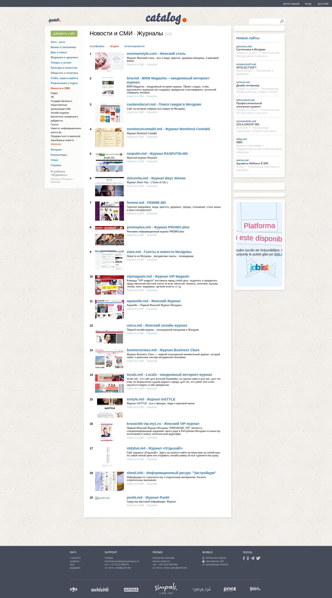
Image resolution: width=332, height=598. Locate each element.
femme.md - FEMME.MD (146, 203)
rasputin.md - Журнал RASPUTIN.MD (157, 154)
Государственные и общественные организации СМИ (61, 105)
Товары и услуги (61, 62)
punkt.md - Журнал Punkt (148, 497)
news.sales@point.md (175, 567)
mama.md (202, 589)
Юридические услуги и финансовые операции (259, 150)
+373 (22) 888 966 (168, 564)
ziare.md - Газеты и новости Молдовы (159, 252)
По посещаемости (134, 46)
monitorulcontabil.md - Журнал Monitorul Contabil (168, 129)
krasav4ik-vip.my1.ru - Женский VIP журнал (163, 424)
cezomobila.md (246, 121)
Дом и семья (59, 52)
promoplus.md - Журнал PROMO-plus (158, 227)
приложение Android (217, 564)
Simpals (166, 587)
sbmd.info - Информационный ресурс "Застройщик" (171, 473)
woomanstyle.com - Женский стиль (156, 54)
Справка (56, 165)
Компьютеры (59, 154)
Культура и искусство (64, 67)
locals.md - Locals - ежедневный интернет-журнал (169, 375)
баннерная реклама (163, 557)
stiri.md (255, 588)
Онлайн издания (60, 112)
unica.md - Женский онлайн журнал (157, 325)
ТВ (52, 97)
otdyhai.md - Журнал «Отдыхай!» (155, 448)
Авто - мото (58, 42)
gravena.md (244, 46)
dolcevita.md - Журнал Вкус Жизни (156, 178)
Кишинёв (152, 64)
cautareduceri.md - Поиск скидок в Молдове (164, 104)
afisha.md (131, 590)
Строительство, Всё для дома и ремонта (258, 54)
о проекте (75, 557)
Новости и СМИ (60, 88)
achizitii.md (100, 589)
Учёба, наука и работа (64, 78)
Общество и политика (64, 73)
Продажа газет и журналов (65, 136)
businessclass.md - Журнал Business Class (163, 350)
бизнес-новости (161, 561)
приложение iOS (215, 561)
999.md (73, 589)
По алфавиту (97, 46)
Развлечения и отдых (64, 83)
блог (72, 564)
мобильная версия (216, 557)
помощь (109, 557)
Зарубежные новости (62, 140)
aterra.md (242, 160)
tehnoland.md (245, 99)
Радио (54, 93)
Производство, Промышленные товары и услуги (257, 90)
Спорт (54, 160)
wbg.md (241, 139)
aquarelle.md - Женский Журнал (153, 301)
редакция (75, 567)
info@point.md (123, 567)
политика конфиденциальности (122, 561)
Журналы (56, 144)
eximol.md (243, 82)
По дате (114, 46)
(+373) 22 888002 (119, 564)
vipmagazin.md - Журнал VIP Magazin (158, 276)
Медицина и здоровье (64, 57)
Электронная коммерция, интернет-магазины (256, 129)
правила (74, 561)
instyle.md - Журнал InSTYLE (151, 399)
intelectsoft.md (246, 64)
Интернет (56, 149)
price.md (230, 589)
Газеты (55, 124)
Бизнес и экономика (63, 47)
